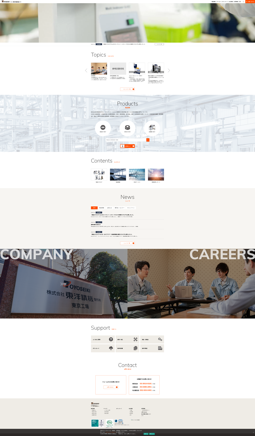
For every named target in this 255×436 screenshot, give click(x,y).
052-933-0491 (148, 390)
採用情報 (236, 1)
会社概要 (131, 411)
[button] (240, 1)
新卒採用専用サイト (146, 410)
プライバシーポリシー (111, 432)
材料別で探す (94, 413)
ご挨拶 (131, 410)
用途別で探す (94, 411)
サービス (219, 1)
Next (168, 70)
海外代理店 (107, 413)
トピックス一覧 (127, 89)
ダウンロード (225, 1)
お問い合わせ (110, 387)
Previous (87, 70)
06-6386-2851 (148, 387)
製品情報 (213, 1)
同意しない (152, 433)
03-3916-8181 (148, 384)
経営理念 (131, 413)
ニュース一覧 (159, 44)
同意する (146, 433)
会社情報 (231, 1)
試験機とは (94, 410)
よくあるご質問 (107, 410)
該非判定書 (107, 411)
